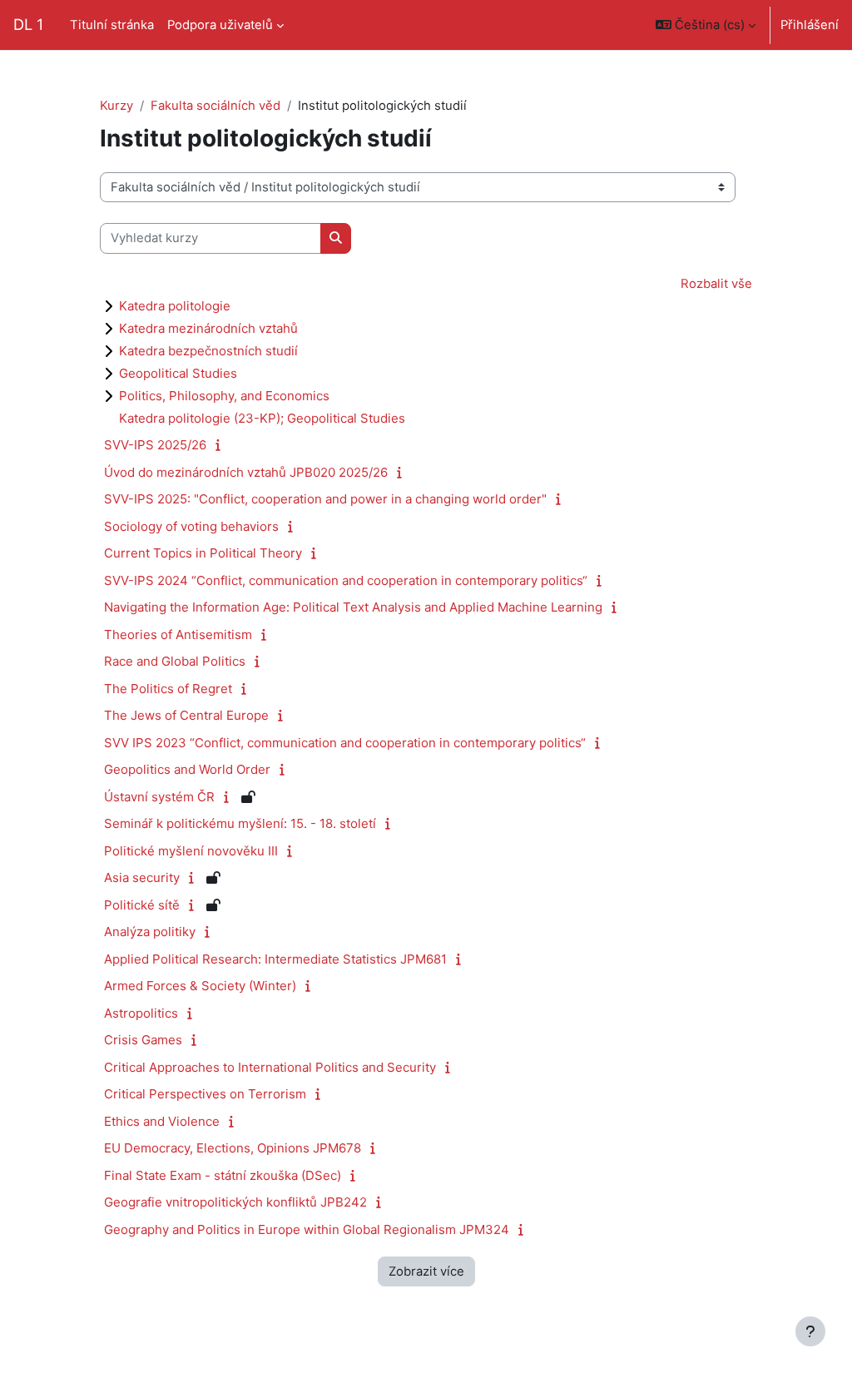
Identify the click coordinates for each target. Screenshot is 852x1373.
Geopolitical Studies (178, 373)
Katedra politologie (174, 306)
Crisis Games (143, 1040)
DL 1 (28, 24)
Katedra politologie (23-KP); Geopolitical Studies (262, 418)
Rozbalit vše (716, 283)
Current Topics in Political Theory (203, 553)
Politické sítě (142, 905)
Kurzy (116, 105)
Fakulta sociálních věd (215, 105)
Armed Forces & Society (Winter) (200, 986)
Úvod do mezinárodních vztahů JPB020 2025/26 (246, 472)
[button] (705, 25)
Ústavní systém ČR (159, 797)
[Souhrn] (222, 445)
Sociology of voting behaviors (191, 526)
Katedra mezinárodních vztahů (208, 328)
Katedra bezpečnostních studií (208, 351)
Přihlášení (809, 24)
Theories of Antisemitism (178, 634)
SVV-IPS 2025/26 (155, 445)
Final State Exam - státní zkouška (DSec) (222, 1175)
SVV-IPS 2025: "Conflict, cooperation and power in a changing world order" (325, 499)
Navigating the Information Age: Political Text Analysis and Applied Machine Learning (353, 607)
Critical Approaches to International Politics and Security (270, 1067)
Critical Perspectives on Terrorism (205, 1094)
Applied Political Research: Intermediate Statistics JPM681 (275, 959)
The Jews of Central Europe (186, 715)
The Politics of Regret (168, 688)
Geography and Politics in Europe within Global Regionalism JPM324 (306, 1229)
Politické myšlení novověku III (191, 851)
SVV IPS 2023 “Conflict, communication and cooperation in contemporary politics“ (345, 743)
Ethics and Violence (162, 1121)
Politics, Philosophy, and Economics (224, 396)
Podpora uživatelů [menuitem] (220, 24)
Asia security (142, 877)
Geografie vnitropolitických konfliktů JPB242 (235, 1202)
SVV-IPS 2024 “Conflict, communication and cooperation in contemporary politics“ (345, 580)
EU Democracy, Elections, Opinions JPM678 (232, 1148)
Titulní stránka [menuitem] (112, 24)
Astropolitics (141, 1013)
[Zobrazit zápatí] (810, 1331)
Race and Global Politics (174, 661)
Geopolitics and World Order (187, 769)
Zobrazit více (426, 1271)
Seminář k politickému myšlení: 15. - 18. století (240, 823)
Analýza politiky (150, 931)
